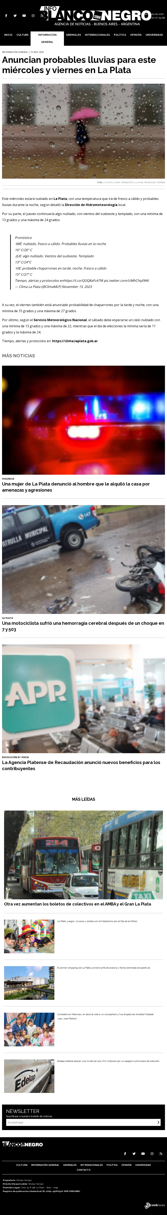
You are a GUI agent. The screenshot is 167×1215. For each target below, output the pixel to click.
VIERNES (161, 182)
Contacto (83, 1170)
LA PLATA (108, 182)
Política (120, 34)
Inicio (8, 34)
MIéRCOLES (150, 182)
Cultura (22, 34)
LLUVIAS (139, 182)
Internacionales (97, 34)
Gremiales (73, 34)
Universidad (154, 34)
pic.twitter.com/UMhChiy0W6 (126, 280)
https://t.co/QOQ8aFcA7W (83, 280)
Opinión (136, 34)
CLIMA (117, 182)
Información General (47, 38)
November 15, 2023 (77, 286)
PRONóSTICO (127, 182)
